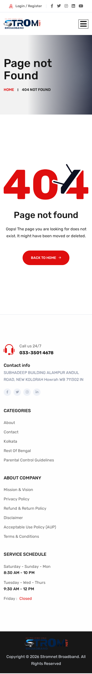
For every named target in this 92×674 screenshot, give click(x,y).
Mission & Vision (18, 489)
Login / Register (28, 6)
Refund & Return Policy (25, 508)
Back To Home (43, 258)
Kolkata (10, 441)
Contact (11, 432)
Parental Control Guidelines (29, 460)
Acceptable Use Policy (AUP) (30, 527)
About (9, 422)
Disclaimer (13, 517)
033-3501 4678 (36, 352)
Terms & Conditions (21, 536)
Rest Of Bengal (17, 450)
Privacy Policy (16, 499)
